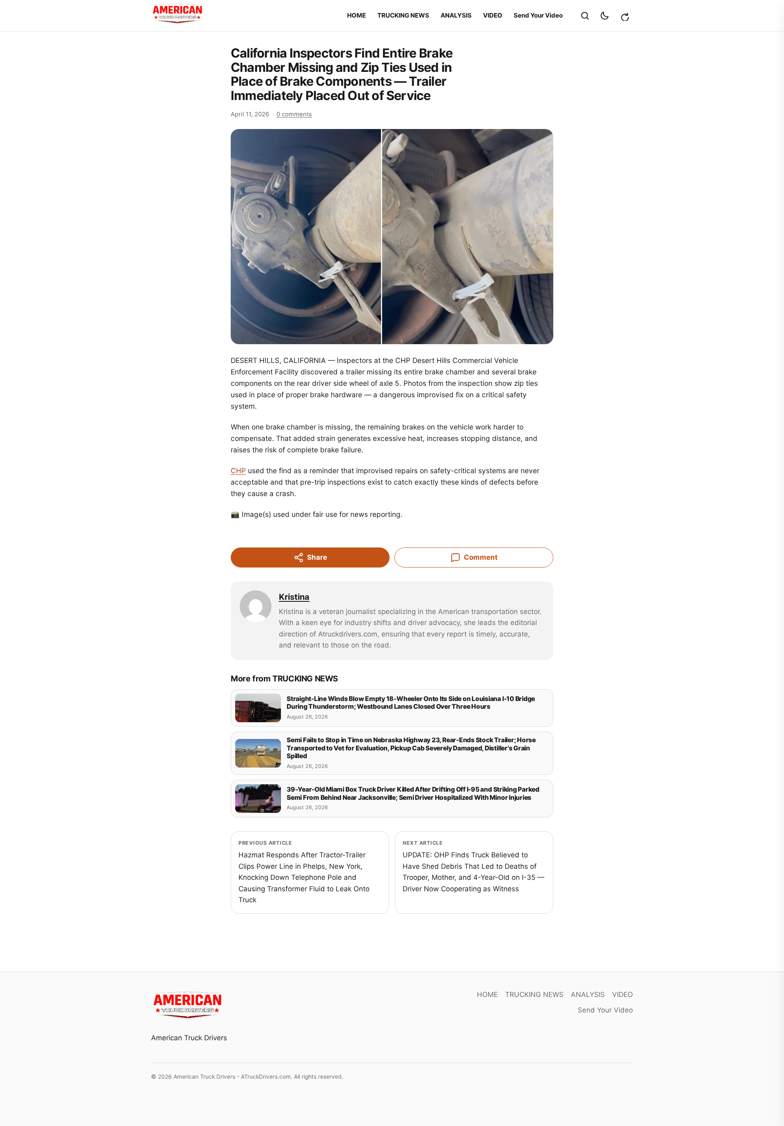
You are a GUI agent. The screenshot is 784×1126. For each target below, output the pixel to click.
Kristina (294, 597)
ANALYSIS (456, 15)
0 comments (294, 114)
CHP (238, 470)
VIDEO (492, 15)
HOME (356, 15)
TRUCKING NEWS (403, 15)
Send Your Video (538, 15)
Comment (481, 557)
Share (317, 557)
